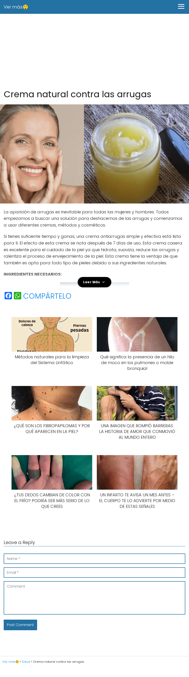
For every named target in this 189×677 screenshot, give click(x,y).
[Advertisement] (94, 51)
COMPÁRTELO (47, 296)
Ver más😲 (16, 7)
